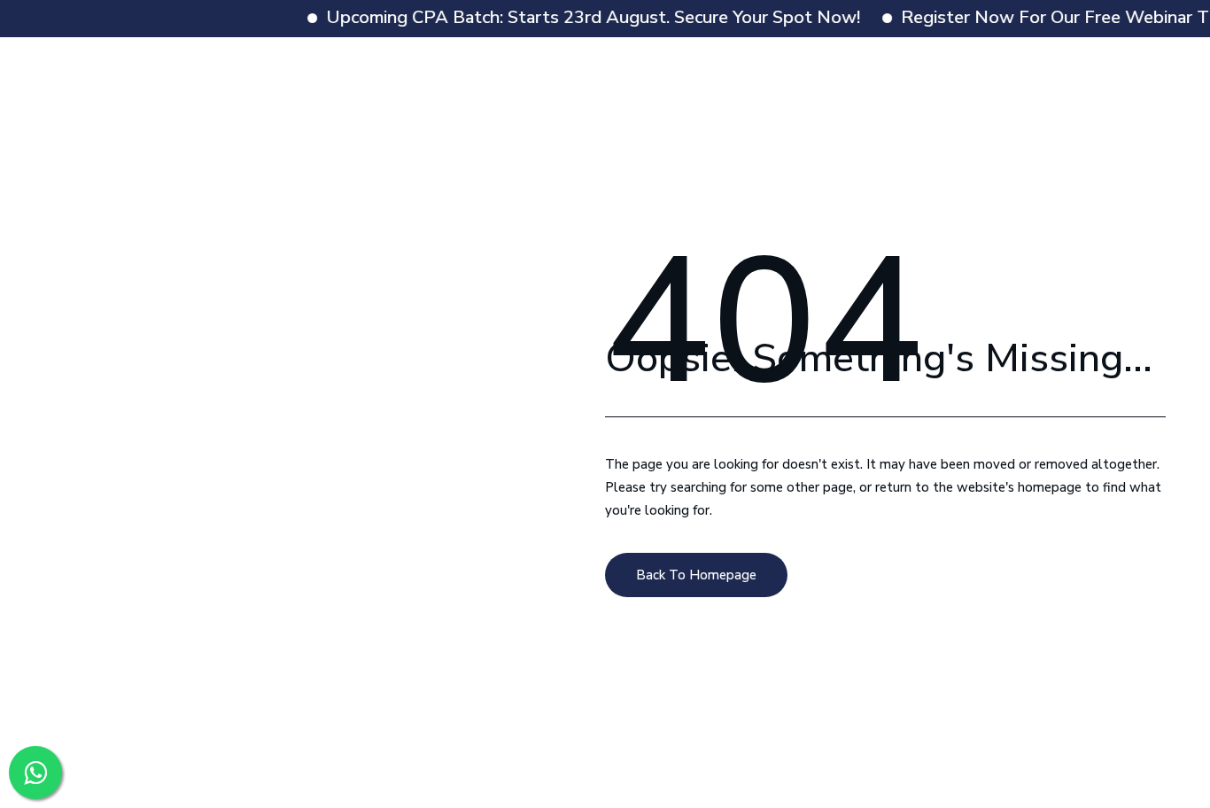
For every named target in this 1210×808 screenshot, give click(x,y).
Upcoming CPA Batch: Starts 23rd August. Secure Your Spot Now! (581, 17)
